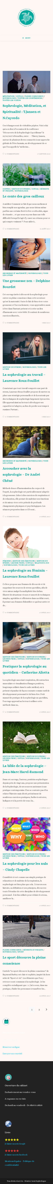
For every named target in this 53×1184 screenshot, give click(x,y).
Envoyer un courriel (12, 1053)
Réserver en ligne (11, 1047)
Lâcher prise (17, 563)
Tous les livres (26, 565)
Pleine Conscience (34, 96)
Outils (19, 96)
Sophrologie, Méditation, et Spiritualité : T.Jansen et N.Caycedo (24, 112)
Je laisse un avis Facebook (16, 1155)
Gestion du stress (21, 189)
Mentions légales (13, 1161)
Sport (21, 952)
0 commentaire (12, 154)
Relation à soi (42, 563)
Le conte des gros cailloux (23, 196)
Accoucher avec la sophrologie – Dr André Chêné (21, 474)
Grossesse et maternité (15, 273)
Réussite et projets (33, 950)
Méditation (8, 96)
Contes (6, 189)
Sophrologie (9, 98)
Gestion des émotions (24, 561)
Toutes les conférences (30, 98)
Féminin (7, 561)
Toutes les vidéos (12, 100)
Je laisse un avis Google (15, 1144)
